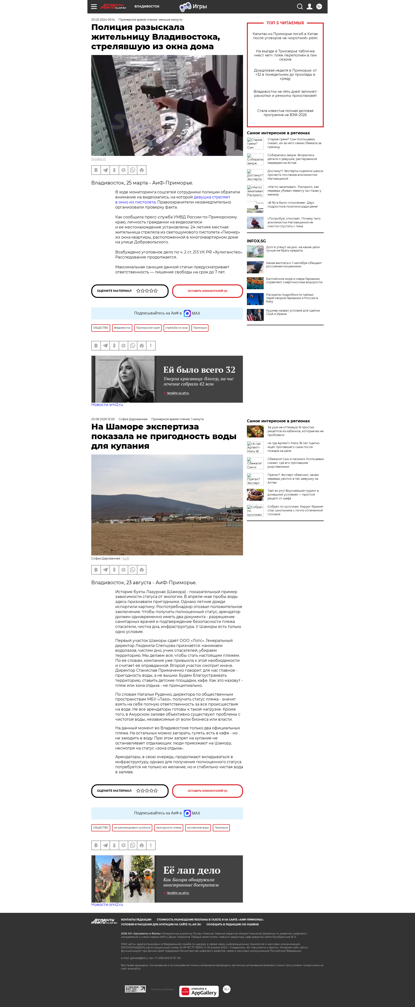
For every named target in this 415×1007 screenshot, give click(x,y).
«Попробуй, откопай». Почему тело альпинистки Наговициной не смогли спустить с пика (294, 222)
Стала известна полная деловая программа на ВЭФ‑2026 (285, 113)
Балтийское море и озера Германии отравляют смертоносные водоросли (294, 280)
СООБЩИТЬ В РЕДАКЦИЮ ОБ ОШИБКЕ (233, 924)
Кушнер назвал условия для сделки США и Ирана (293, 312)
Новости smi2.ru (107, 404)
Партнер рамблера (162, 989)
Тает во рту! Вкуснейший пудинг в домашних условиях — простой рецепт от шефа (293, 494)
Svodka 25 (98, 159)
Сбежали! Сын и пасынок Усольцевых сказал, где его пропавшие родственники (296, 462)
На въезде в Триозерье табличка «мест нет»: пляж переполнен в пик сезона (285, 55)
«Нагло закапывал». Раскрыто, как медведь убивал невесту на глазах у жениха (294, 190)
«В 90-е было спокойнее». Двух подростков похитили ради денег (293, 204)
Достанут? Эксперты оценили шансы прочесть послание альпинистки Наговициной (295, 174)
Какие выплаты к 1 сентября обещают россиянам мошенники (294, 264)
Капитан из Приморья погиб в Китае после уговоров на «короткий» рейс (285, 36)
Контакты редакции (136, 919)
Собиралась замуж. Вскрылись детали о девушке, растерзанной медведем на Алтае (292, 159)
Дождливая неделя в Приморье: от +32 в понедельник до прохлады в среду (285, 74)
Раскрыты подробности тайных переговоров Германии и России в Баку (292, 298)
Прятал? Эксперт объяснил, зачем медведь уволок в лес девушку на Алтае (293, 478)
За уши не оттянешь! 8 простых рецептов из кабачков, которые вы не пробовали (295, 431)
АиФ (125, 558)
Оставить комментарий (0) (207, 291)
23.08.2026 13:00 (103, 419)
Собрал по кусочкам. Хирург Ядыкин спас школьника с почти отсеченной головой (295, 510)
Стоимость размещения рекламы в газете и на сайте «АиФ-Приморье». (210, 919)
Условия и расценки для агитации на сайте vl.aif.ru (161, 924)
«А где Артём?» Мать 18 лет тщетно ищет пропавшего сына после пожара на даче (294, 447)
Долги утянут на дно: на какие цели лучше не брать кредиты (293, 249)
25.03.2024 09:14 (103, 19)
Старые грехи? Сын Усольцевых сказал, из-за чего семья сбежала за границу (294, 143)
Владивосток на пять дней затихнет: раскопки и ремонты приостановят (285, 94)
